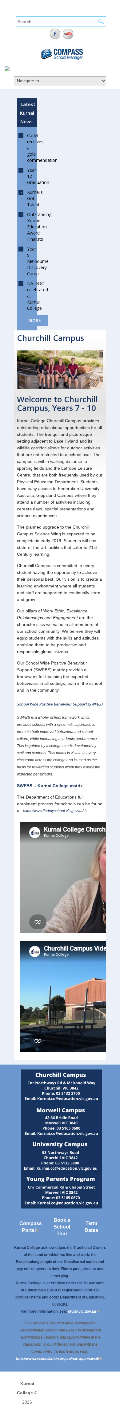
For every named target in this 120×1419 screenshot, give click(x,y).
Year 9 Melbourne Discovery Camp (38, 261)
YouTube (68, 34)
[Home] (7, 69)
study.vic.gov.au (84, 1311)
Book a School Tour (62, 1226)
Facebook (55, 34)
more (34, 320)
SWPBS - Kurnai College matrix (50, 785)
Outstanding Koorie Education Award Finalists (39, 226)
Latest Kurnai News (27, 113)
